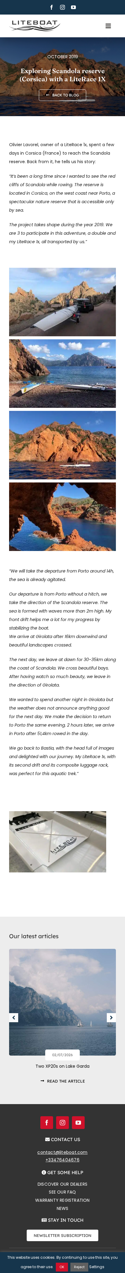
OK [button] (61, 1267)
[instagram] (62, 7)
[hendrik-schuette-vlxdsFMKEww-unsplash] (62, 951)
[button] (13, 1017)
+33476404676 (62, 1160)
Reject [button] (79, 1267)
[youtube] (73, 7)
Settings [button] (96, 1266)
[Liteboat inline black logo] (34, 23)
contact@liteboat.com (62, 1152)
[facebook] (51, 7)
